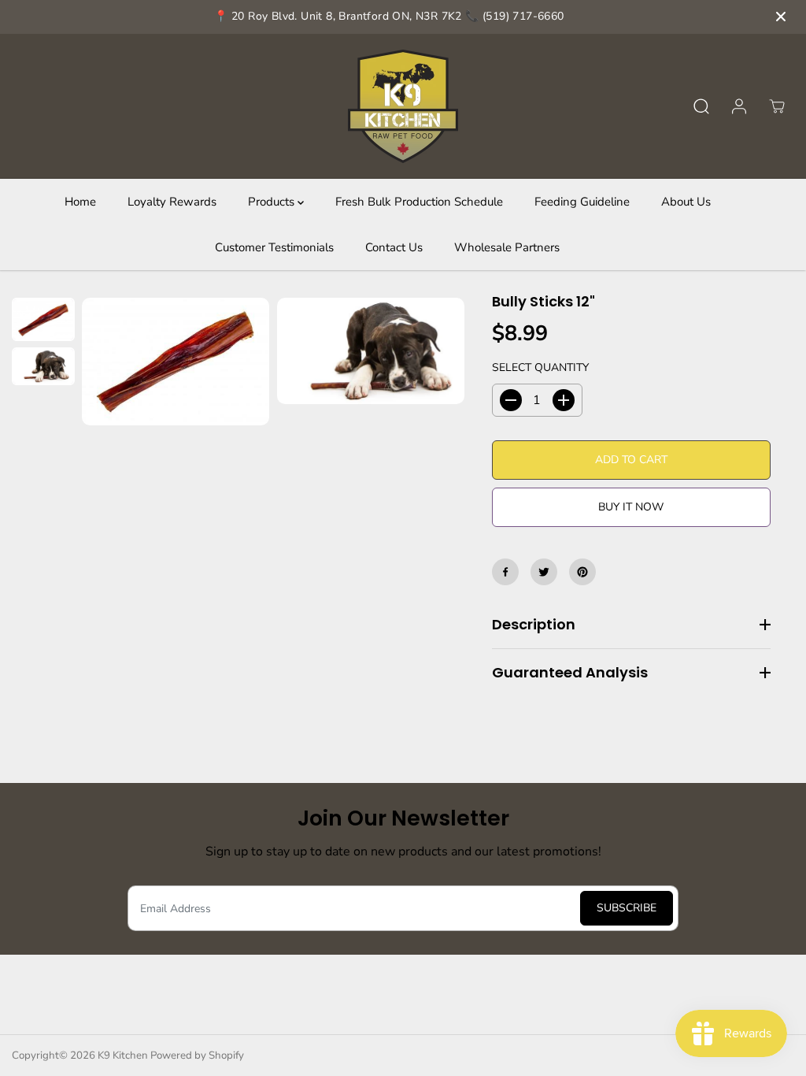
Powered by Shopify (197, 1055)
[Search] (701, 106)
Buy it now (631, 506)
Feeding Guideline (582, 202)
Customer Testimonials (274, 247)
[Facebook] (505, 571)
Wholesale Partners (507, 247)
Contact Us (394, 247)
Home (80, 202)
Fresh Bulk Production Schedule (419, 202)
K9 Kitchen (123, 1055)
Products (273, 202)
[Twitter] (544, 571)
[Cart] (777, 106)
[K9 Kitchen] (403, 106)
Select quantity (540, 367)
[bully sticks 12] (175, 361)
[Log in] (739, 106)
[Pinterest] (582, 571)
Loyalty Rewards (172, 202)
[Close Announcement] (780, 16)
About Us (686, 202)
